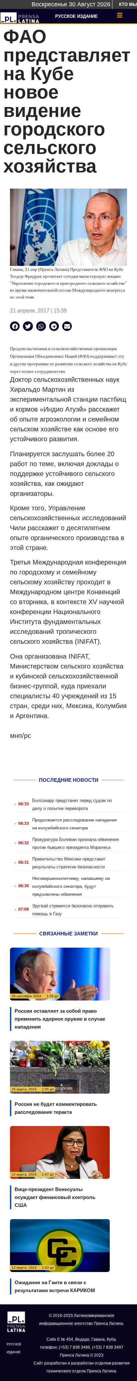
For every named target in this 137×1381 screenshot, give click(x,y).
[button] (15, 326)
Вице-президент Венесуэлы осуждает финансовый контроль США (55, 1197)
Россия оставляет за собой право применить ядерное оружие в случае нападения (60, 1019)
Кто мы (128, 4)
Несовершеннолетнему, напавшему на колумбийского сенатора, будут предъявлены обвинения (71, 886)
